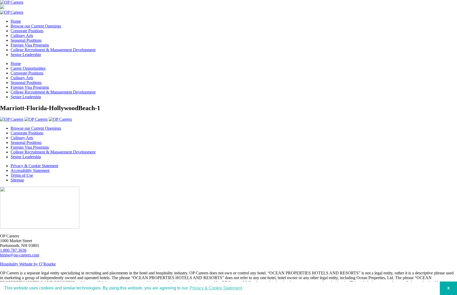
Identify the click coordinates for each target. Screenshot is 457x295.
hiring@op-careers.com (19, 255)
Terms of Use (22, 175)
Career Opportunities (28, 68)
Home (16, 21)
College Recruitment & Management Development (53, 50)
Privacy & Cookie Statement (34, 165)
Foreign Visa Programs (30, 45)
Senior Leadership (26, 54)
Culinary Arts (22, 35)
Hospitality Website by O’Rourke (28, 264)
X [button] (448, 288)
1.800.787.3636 (13, 250)
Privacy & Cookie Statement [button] (216, 288)
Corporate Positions (27, 31)
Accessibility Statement (30, 170)
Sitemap (17, 180)
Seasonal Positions (26, 40)
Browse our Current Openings (36, 26)
